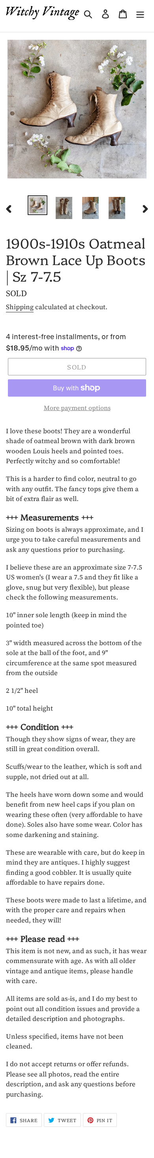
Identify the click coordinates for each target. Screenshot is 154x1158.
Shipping (20, 307)
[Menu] (140, 13)
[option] (37, 205)
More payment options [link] (77, 407)
